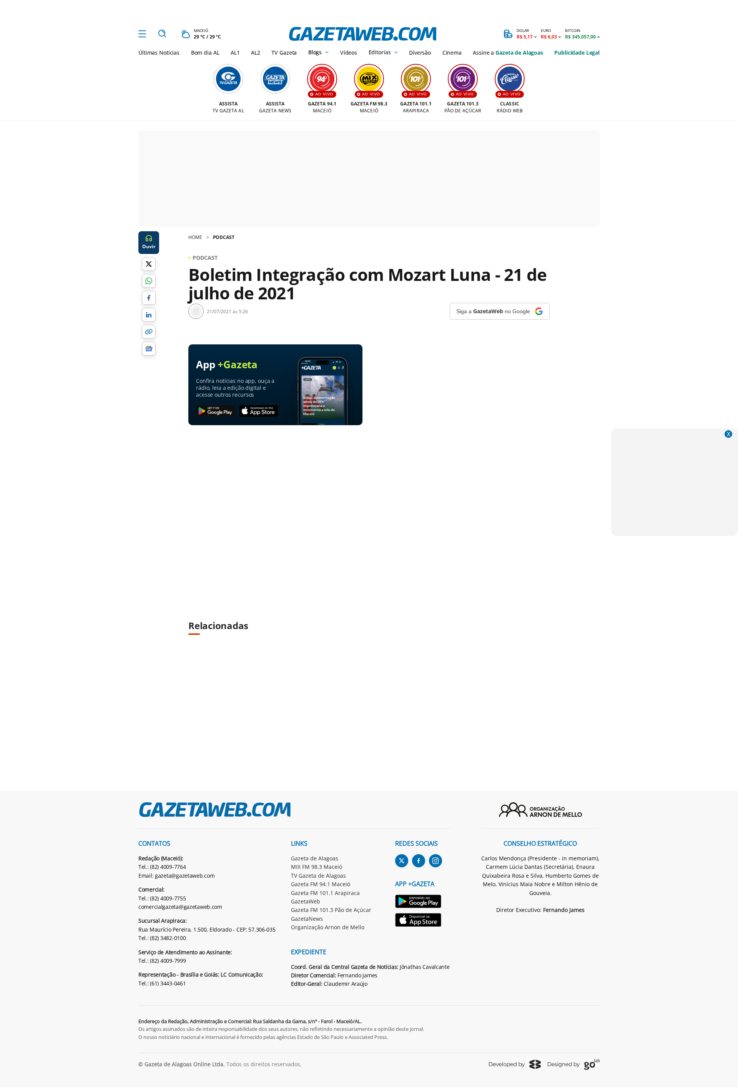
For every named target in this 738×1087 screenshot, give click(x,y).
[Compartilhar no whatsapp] (149, 281)
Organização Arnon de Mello (327, 927)
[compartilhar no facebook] (149, 298)
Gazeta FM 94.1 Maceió (320, 884)
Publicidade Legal (577, 52)
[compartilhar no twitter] (149, 264)
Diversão (420, 52)
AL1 (235, 52)
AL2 (255, 52)
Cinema (452, 52)
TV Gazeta (284, 52)
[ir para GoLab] (574, 1064)
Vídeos (348, 52)
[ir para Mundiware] (515, 1064)
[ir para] (422, 902)
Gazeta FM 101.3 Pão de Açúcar (331, 909)
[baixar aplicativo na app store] (258, 411)
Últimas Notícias (159, 52)
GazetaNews (307, 918)
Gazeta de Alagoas (314, 858)
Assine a (508, 52)
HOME (195, 237)
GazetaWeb (305, 901)
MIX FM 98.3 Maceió (316, 866)
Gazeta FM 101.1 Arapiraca (325, 893)
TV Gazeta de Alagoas (318, 875)
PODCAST (223, 237)
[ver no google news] (149, 349)
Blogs (315, 52)
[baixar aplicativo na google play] (215, 411)
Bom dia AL (205, 52)
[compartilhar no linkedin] (149, 315)
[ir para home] (363, 34)
